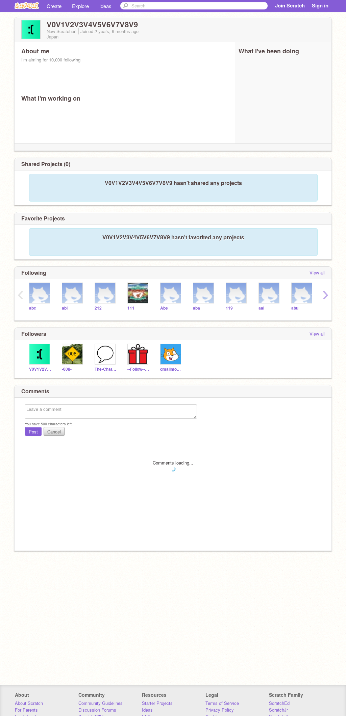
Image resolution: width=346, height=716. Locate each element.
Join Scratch (290, 5)
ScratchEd (279, 703)
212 (98, 308)
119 (229, 308)
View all (317, 272)
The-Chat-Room (106, 369)
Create (54, 5)
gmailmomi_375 (171, 369)
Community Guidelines (100, 703)
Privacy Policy (219, 710)
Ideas (105, 5)
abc (32, 308)
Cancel (54, 431)
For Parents (26, 710)
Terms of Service (222, 703)
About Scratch (29, 703)
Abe (164, 308)
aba (196, 308)
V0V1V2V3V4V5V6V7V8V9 (40, 369)
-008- (67, 369)
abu (294, 308)
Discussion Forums (97, 710)
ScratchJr (278, 710)
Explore (80, 5)
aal (261, 308)
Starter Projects (157, 703)
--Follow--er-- (138, 369)
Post (33, 431)
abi (65, 308)
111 (130, 308)
